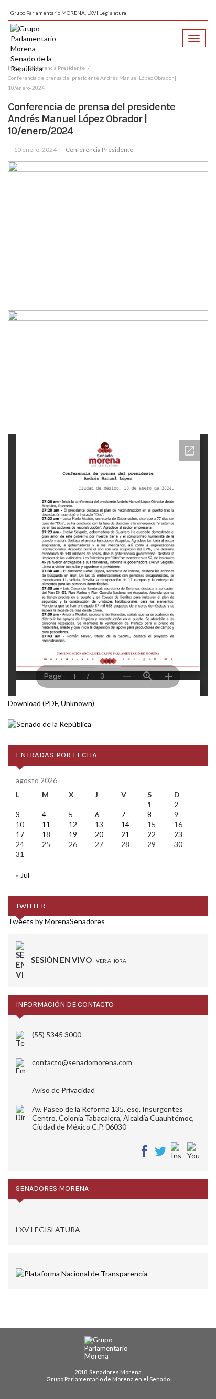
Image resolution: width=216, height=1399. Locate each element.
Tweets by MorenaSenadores (56, 921)
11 (46, 824)
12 (73, 824)
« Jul (22, 875)
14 (125, 824)
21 (125, 834)
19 (73, 834)
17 (20, 834)
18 (46, 834)
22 (151, 834)
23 (178, 834)
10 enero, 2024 (35, 150)
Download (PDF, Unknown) (51, 703)
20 (99, 834)
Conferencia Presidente (99, 150)
